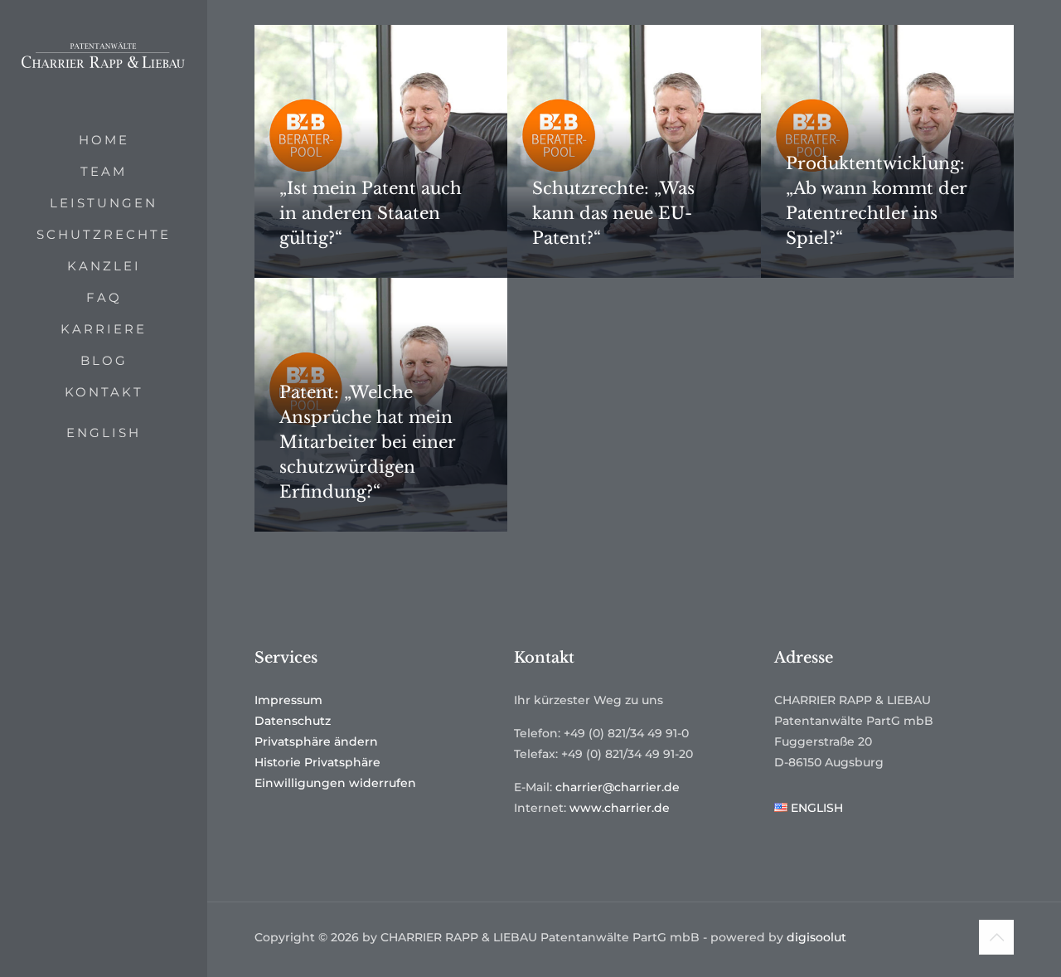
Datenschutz (292, 720)
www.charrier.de (619, 807)
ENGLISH (103, 432)
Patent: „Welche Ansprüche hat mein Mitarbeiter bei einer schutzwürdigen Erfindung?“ (367, 442)
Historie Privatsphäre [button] (317, 762)
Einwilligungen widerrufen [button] (335, 782)
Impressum (288, 700)
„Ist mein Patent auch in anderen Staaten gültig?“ (370, 213)
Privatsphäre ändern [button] (316, 741)
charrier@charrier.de (617, 787)
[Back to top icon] (996, 937)
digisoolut (816, 937)
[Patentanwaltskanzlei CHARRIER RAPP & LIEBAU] (103, 62)
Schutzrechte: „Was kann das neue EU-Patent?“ (613, 213)
